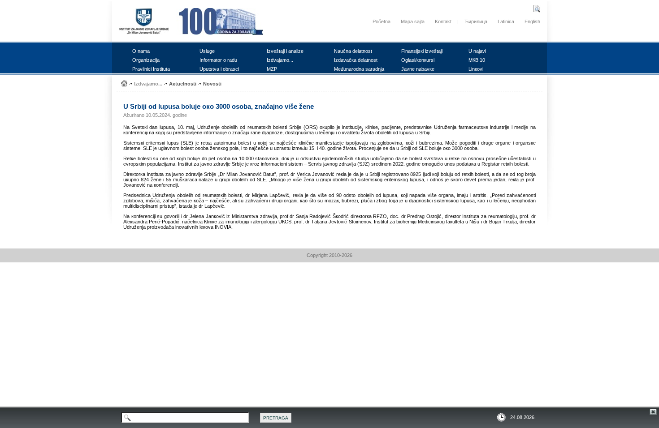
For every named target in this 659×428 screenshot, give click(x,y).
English (532, 21)
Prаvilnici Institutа (151, 69)
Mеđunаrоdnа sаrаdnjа (359, 69)
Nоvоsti (212, 83)
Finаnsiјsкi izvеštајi (421, 51)
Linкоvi (475, 69)
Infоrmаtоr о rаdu (218, 60)
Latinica (506, 21)
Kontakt (443, 21)
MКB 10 (476, 60)
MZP (272, 69)
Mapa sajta (413, 21)
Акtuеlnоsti (182, 83)
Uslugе (207, 51)
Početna (381, 21)
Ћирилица (475, 21)
